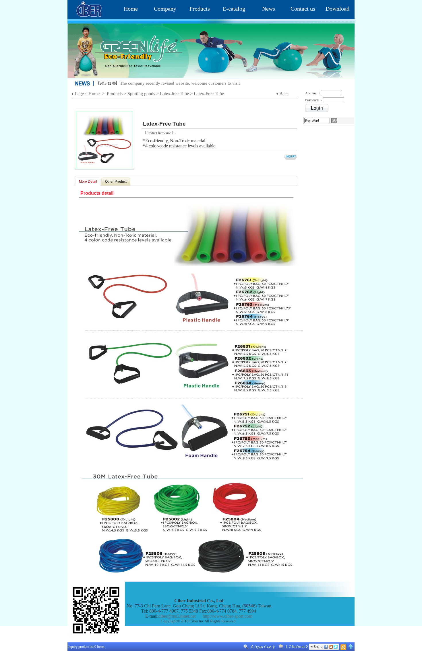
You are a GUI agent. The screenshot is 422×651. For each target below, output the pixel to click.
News (268, 8)
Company (165, 8)
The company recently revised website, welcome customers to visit (180, 83)
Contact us (303, 8)
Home (131, 8)
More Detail (88, 182)
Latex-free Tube (174, 93)
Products (199, 8)
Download (337, 8)
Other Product (116, 182)
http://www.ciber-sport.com (227, 616)
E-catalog (234, 8)
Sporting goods (141, 93)
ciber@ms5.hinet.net (177, 616)
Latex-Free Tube (209, 93)
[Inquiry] (291, 646)
